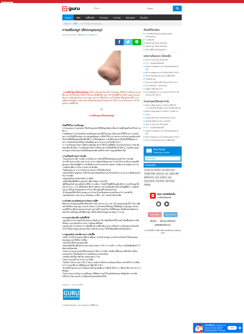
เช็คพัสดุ (147, 185)
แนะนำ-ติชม (154, 214)
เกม (166, 174)
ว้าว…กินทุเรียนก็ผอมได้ (155, 63)
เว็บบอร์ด (144, 18)
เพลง (169, 177)
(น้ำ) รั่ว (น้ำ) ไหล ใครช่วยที (156, 60)
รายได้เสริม (150, 40)
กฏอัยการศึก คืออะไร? (154, 89)
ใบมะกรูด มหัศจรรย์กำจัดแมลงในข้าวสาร (162, 82)
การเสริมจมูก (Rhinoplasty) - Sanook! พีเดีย (75, 8)
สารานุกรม (103, 18)
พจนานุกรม (130, 18)
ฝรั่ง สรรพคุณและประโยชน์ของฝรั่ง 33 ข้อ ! (163, 72)
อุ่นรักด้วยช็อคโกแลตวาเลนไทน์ (158, 121)
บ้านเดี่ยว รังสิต (149, 174)
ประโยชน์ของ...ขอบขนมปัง (156, 86)
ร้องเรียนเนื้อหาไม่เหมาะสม (163, 225)
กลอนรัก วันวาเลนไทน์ (152, 170)
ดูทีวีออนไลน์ (149, 177)
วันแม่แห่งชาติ (149, 181)
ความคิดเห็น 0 (92, 35)
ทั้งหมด (150, 9)
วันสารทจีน (160, 181)
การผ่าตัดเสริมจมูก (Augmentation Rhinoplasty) (159, 35)
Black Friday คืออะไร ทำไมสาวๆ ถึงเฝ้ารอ (162, 111)
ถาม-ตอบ (117, 18)
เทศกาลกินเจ (170, 181)
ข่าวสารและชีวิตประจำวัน (156, 101)
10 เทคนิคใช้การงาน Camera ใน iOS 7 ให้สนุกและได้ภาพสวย (162, 93)
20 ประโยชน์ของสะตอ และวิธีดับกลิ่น (160, 76)
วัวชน (148, 115)
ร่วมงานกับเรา (170, 214)
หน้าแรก (68, 18)
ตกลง (232, 328)
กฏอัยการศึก (174, 174)
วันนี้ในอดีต (90, 18)
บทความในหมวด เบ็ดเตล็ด (157, 56)
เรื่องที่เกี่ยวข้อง (152, 30)
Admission (160, 174)
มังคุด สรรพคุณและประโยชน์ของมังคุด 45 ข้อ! (162, 67)
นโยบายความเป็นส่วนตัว (211, 330)
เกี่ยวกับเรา (153, 221)
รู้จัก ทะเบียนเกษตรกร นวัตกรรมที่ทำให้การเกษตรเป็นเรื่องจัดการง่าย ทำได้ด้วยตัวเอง (163, 106)
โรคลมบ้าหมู (150, 79)
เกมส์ (157, 177)
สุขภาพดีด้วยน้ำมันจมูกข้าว (156, 50)
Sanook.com (7, 1)
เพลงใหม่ (163, 177)
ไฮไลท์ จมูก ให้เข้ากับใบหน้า (156, 43)
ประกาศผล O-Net (168, 170)
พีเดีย (78, 18)
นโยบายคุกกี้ (222, 330)
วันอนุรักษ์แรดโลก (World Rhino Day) (160, 118)
